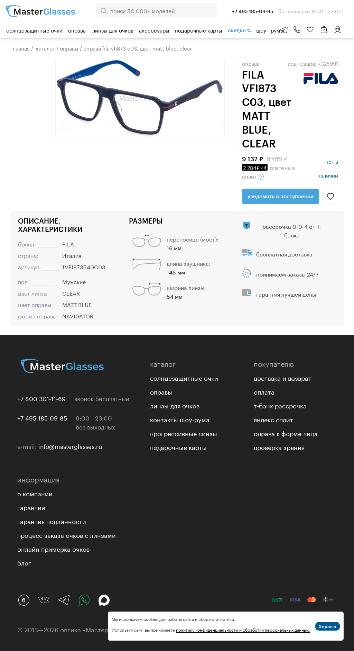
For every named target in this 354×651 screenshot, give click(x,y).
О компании (35, 493)
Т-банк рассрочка (280, 405)
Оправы (77, 30)
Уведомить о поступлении (281, 196)
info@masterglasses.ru (70, 445)
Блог (24, 562)
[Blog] (23, 600)
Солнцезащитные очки (34, 30)
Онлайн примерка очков (53, 548)
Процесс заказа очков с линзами (66, 534)
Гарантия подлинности (51, 520)
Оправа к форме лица (286, 432)
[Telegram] (63, 600)
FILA (68, 243)
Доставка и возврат (282, 377)
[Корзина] (324, 33)
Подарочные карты (198, 30)
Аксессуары (154, 30)
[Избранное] (310, 30)
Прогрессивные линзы (183, 432)
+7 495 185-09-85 (42, 417)
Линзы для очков (112, 30)
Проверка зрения (279, 446)
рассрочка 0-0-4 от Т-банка (292, 230)
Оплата (264, 391)
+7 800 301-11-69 (41, 398)
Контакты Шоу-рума (179, 419)
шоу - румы (270, 30)
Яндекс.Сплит (273, 419)
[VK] (43, 600)
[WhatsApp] (84, 600)
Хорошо (327, 626)
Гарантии (31, 507)
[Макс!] (104, 600)
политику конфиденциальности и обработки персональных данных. (243, 629)
